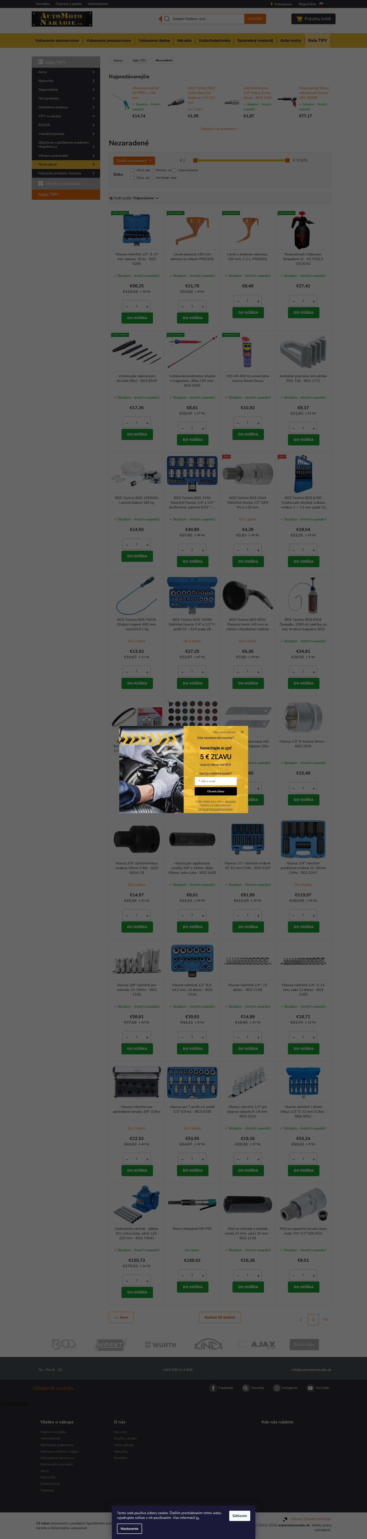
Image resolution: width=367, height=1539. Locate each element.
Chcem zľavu (215, 791)
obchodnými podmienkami (215, 809)
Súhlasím (239, 1515)
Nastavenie (129, 1528)
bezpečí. (230, 801)
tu (197, 1517)
